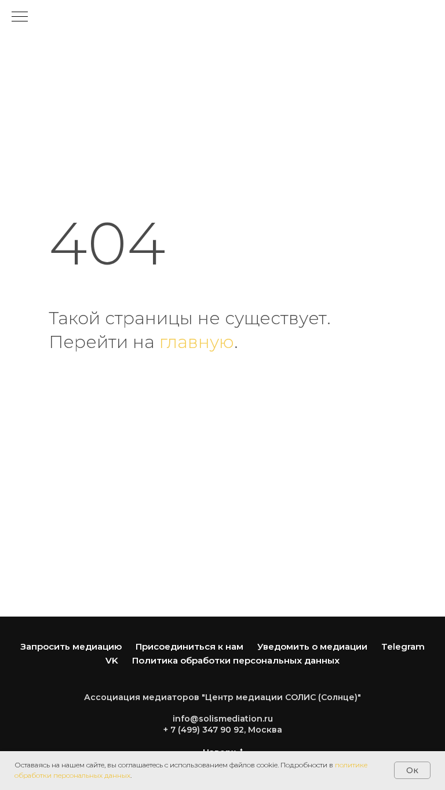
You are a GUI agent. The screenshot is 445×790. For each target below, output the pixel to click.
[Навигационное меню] (20, 17)
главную (196, 342)
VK (111, 660)
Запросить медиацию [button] (71, 646)
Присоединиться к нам (189, 646)
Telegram (403, 646)
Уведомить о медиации (312, 646)
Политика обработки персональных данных (236, 660)
